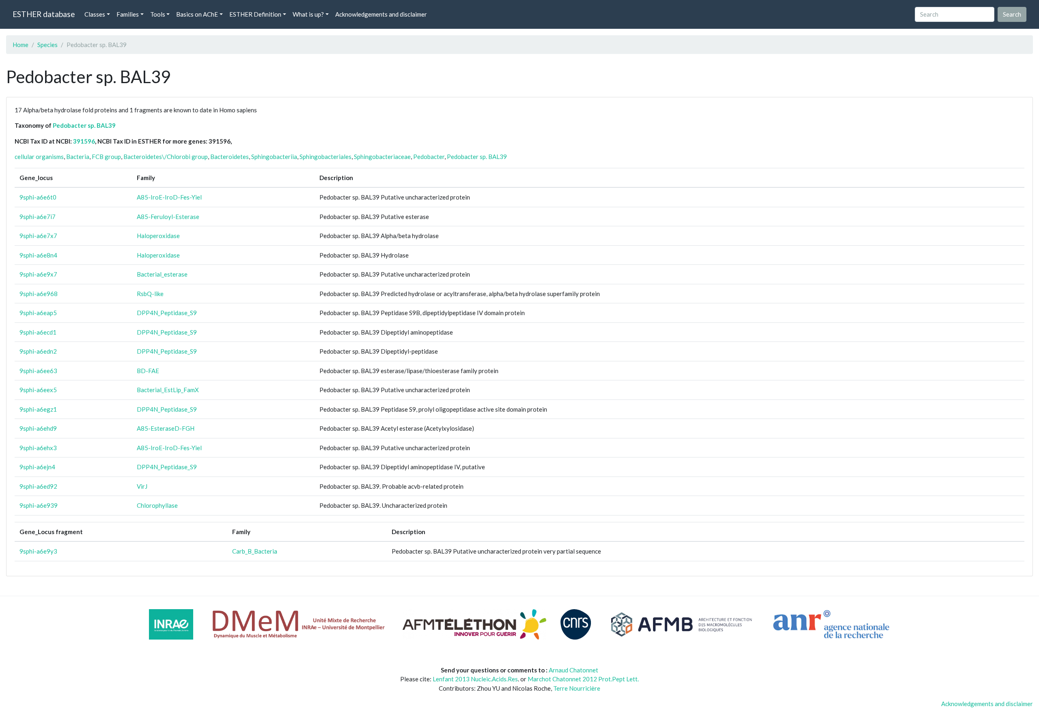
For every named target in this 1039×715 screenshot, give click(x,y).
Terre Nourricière (576, 688)
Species (47, 44)
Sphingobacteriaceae (382, 156)
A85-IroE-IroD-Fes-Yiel (169, 197)
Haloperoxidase (158, 235)
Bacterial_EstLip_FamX (168, 389)
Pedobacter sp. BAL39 (84, 125)
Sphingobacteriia (274, 156)
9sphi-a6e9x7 (38, 274)
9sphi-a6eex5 (38, 389)
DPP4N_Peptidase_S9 (167, 312)
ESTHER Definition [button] (255, 14)
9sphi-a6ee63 (38, 370)
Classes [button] (94, 14)
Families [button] (127, 14)
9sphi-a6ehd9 (38, 428)
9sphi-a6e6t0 (37, 197)
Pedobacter (428, 156)
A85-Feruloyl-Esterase (168, 216)
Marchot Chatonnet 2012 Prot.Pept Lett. (583, 679)
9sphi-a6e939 (38, 505)
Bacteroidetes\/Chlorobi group (165, 156)
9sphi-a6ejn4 (37, 466)
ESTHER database (44, 14)
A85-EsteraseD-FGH (165, 428)
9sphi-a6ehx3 (38, 447)
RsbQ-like (150, 293)
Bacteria (77, 156)
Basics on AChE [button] (197, 14)
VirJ (142, 486)
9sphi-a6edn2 (38, 351)
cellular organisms (39, 156)
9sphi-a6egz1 (38, 409)
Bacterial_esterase (162, 274)
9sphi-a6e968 (38, 293)
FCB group (106, 156)
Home (20, 44)
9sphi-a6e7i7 (37, 216)
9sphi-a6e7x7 (38, 235)
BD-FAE (148, 370)
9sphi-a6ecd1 (37, 332)
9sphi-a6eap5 (38, 312)
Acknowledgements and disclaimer (381, 14)
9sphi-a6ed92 (38, 486)
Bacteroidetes (229, 156)
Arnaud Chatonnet (573, 670)
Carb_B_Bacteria (254, 551)
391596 (84, 141)
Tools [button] (157, 14)
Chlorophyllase (157, 505)
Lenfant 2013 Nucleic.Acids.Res (475, 679)
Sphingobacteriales (325, 156)
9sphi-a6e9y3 (38, 551)
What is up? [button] (308, 14)
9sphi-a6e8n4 (38, 255)
